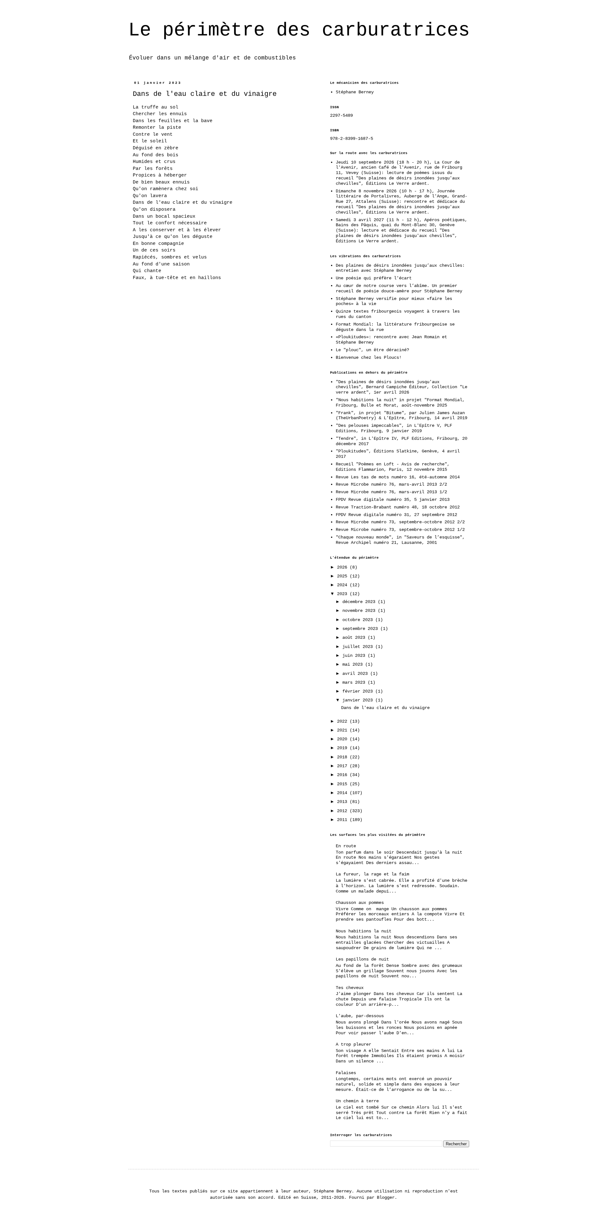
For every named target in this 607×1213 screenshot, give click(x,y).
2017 (343, 765)
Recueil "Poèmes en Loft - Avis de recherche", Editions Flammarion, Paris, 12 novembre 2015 (393, 467)
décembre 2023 (360, 601)
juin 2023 (355, 655)
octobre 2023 (358, 619)
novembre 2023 (360, 610)
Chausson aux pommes (360, 902)
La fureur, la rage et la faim (372, 874)
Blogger (386, 1197)
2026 (343, 567)
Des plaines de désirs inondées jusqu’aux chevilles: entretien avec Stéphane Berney (400, 268)
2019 (343, 747)
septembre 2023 (361, 628)
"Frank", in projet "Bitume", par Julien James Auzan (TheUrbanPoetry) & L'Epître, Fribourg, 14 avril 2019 (401, 415)
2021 (343, 730)
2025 (343, 576)
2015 (343, 784)
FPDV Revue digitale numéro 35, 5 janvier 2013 (393, 499)
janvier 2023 (358, 700)
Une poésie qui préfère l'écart (374, 278)
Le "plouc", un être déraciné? (372, 349)
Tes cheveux (350, 987)
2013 (343, 801)
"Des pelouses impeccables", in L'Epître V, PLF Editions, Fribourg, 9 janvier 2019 (394, 428)
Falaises (346, 1072)
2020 (343, 739)
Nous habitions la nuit (363, 931)
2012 (343, 810)
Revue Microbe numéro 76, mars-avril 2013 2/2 (391, 484)
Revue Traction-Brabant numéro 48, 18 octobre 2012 (398, 507)
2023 (343, 593)
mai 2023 (353, 664)
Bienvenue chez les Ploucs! (369, 357)
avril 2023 (356, 673)
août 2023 (355, 637)
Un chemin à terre (357, 1101)
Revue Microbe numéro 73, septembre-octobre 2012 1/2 (400, 529)
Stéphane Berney (355, 92)
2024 (343, 585)
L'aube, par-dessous (360, 1015)
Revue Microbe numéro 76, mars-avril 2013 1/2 (391, 492)
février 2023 (358, 691)
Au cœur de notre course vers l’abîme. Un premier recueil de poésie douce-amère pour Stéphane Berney (399, 288)
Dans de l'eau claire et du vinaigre (205, 94)
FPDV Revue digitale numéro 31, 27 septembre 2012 (396, 514)
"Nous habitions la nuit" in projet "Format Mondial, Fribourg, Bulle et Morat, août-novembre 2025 (400, 402)
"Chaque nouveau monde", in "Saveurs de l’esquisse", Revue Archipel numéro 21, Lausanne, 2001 (400, 540)
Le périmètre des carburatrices (299, 30)
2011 (343, 819)
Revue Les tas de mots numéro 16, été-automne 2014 (398, 477)
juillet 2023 (358, 646)
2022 (343, 721)
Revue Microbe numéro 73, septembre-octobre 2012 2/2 (400, 522)
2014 (343, 792)
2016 (343, 774)
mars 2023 (355, 682)
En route (346, 846)
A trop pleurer (353, 1044)
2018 (343, 757)
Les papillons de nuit (362, 959)
